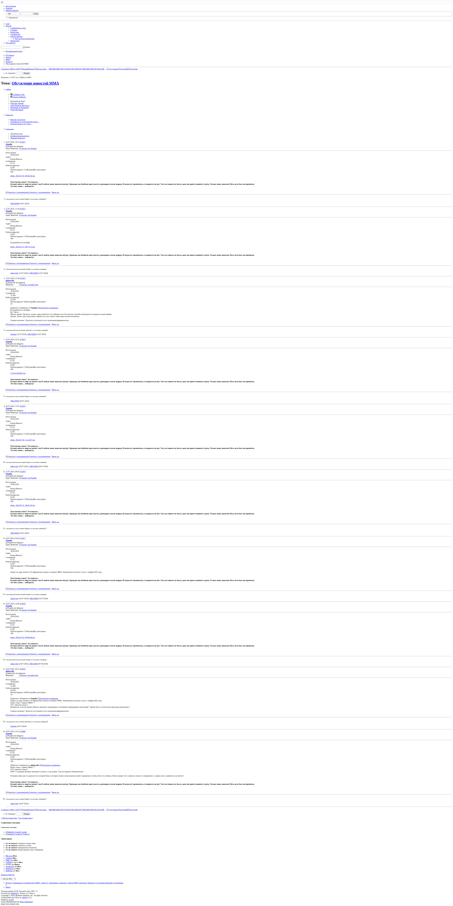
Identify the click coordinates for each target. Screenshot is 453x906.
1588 (83, 69)
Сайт (8, 24)
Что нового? (11, 43)
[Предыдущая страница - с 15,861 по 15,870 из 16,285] (40, 69)
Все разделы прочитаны (24, 39)
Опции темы (9, 115)
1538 (61, 69)
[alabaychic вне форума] (28, 285)
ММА (8, 60)
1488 (57, 69)
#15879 (22, 669)
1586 (76, 69)
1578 (65, 69)
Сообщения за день (18, 28)
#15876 (22, 472)
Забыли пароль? (12, 10)
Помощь (9, 8)
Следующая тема (25, 818)
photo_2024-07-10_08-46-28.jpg (22, 176)
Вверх (55, 192)
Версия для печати (17, 120)
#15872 (22, 209)
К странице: (11, 73)
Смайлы (9, 858)
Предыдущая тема (9, 818)
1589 (87, 69)
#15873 (22, 278)
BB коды (9, 856)
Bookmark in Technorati (19, 108)
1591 (95, 69)
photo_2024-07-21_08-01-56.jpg (22, 505)
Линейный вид (16, 134)
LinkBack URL (19, 95)
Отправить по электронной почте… (24, 122)
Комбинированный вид (19, 136)
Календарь (14, 32)
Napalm (13, 334)
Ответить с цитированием (39, 192)
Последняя (122, 69)
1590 (91, 69)
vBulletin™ (14, 893)
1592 (98, 69)
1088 (53, 69)
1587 (80, 69)
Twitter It (26, 834)
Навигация (14, 41)
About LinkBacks (19, 97)
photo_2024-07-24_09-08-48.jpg (22, 637)
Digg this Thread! (17, 103)
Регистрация (11, 6)
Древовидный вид (17, 138)
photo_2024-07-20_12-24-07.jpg (22, 440)
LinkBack (8, 89)
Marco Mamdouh (26, 902)
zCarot (11, 900)
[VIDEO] (9, 862)
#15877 (22, 538)
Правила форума (7, 875)
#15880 (22, 731)
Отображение (10, 129)
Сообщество (15, 34)
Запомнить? (13, 18)
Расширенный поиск (14, 51)
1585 (72, 69)
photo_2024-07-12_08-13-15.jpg (22, 247)
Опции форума (16, 37)
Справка (13, 30)
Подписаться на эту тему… (21, 124)
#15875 (22, 406)
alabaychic (14, 273)
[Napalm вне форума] (27, 148)
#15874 (22, 339)
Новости (9, 62)
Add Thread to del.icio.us (19, 105)
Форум (8, 26)
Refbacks (9, 871)
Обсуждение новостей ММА (35, 83)
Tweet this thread (16, 110)
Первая (31, 69)
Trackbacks (10, 867)
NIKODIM (14, 204)
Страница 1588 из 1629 (10, 69)
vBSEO (25, 898)
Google (24, 832)
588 (50, 69)
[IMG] (8, 860)
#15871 (22, 142)
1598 (102, 69)
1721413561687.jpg (17, 373)
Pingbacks (9, 869)
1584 (68, 69)
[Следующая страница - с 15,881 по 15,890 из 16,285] (112, 69)
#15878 (22, 604)
